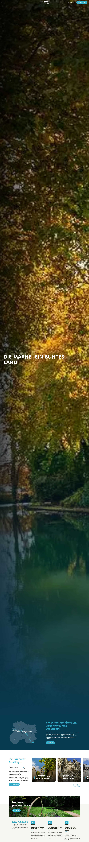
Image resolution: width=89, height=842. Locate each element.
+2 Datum (66, 824)
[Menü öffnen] (2, 2)
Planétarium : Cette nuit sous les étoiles (55, 827)
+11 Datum (33, 824)
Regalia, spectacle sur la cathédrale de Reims (38, 827)
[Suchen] (74, 2)
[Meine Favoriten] (71, 2)
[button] (74, 785)
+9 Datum (49, 824)
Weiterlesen (16, 810)
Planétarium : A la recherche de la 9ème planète (71, 828)
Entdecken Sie (50, 742)
